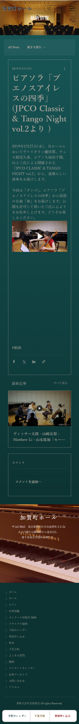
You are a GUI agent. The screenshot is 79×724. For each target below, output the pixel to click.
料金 (11, 643)
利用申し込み (17, 636)
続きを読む (34, 47)
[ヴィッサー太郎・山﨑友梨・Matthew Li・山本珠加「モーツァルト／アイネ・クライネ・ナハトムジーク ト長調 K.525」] (39, 408)
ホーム (13, 592)
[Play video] (39, 236)
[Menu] (72, 8)
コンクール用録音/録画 (22, 617)
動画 (11, 662)
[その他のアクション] (64, 68)
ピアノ (13, 605)
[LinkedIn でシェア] (34, 362)
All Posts (13, 47)
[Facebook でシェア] (14, 362)
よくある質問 (17, 655)
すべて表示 (60, 383)
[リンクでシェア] (44, 362)
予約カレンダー (18, 630)
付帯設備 (14, 611)
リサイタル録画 (18, 623)
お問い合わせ (17, 681)
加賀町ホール (17, 8)
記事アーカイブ (18, 674)
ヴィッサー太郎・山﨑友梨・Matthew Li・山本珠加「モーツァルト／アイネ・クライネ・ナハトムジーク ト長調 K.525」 (39, 437)
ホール (13, 598)
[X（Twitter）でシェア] (24, 362)
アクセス (14, 687)
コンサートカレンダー (22, 668)
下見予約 (14, 649)
